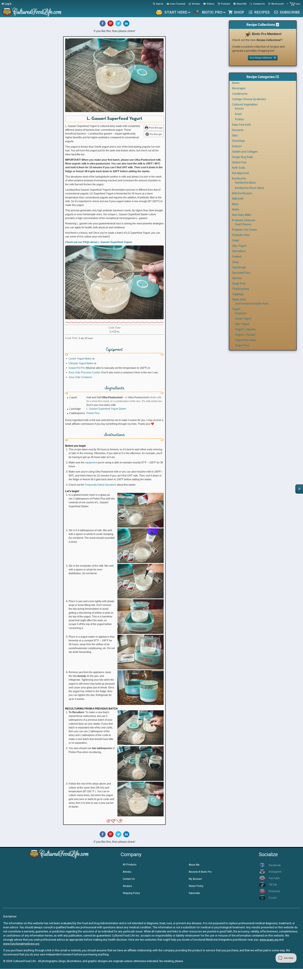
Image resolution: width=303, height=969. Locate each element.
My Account (195, 878)
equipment (91, 462)
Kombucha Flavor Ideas (249, 188)
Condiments (240, 93)
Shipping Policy (131, 893)
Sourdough (239, 267)
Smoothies (239, 251)
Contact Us (129, 878)
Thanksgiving (240, 288)
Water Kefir (239, 299)
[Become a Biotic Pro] (248, 34)
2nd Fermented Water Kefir (252, 303)
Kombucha (239, 178)
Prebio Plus (93, 413)
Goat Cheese (243, 224)
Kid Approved (240, 173)
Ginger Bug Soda (242, 157)
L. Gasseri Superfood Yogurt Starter (106, 408)
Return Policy (196, 885)
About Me (194, 864)
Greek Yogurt (243, 318)
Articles (127, 871)
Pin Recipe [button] (155, 134)
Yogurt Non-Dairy (245, 340)
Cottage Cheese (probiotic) (249, 99)
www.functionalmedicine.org (21, 943)
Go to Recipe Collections (261, 58)
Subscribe (194, 893)
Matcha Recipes (242, 193)
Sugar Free (239, 283)
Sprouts (237, 278)
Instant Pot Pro (77, 367)
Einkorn (236, 146)
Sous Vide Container (80, 377)
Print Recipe (155, 127)
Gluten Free (239, 162)
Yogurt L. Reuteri (245, 334)
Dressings (238, 140)
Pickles (239, 119)
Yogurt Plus (242, 345)
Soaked (236, 256)
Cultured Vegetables (245, 104)
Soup (235, 262)
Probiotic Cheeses (243, 220)
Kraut (238, 114)
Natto (235, 209)
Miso (235, 204)
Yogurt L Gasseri (245, 329)
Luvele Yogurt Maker (80, 358)
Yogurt (236, 309)
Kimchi (239, 108)
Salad (235, 240)
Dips (235, 135)
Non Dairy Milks (241, 214)
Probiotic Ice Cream (244, 229)
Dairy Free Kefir (241, 124)
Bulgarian (241, 313)
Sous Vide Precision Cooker (84, 372)
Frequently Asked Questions (100, 484)
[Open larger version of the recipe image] (114, 75)
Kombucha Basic (245, 182)
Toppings (238, 294)
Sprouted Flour (241, 272)
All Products (129, 864)
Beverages (239, 88)
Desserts (238, 130)
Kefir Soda (238, 167)
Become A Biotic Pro (200, 871)
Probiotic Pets (241, 235)
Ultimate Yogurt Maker (81, 363)
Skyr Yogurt (239, 245)
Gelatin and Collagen (245, 151)
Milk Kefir (238, 198)
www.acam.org (269, 939)
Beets (236, 83)
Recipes (127, 885)
